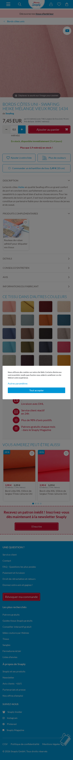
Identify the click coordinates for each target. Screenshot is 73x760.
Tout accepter (36, 390)
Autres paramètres (18, 383)
